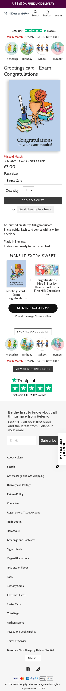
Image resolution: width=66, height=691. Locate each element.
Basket (48, 15)
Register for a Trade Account (23, 507)
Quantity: (12, 185)
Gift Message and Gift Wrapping (25, 470)
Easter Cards (14, 599)
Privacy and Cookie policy (21, 626)
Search (36, 15)
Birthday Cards (15, 581)
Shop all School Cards (33, 326)
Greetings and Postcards (21, 535)
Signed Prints (14, 544)
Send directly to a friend (35, 204)
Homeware (13, 525)
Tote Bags (13, 608)
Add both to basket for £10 (33, 303)
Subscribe (48, 435)
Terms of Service (17, 636)
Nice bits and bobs (18, 562)
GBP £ (32, 653)
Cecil (9, 571)
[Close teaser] (57, 466)
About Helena (15, 452)
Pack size (11, 168)
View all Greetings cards (33, 364)
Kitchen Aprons (15, 617)
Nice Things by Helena (24, 679)
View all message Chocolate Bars (33, 311)
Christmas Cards (16, 590)
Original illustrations (18, 553)
